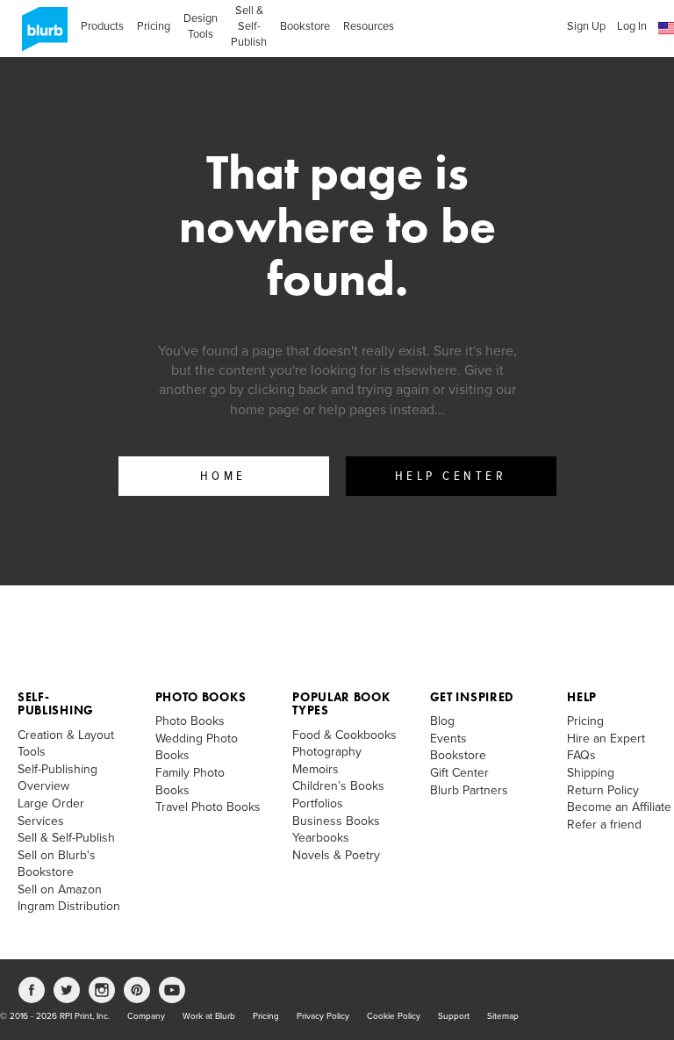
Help (582, 697)
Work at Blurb (209, 1016)
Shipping (590, 772)
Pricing (153, 26)
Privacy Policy (323, 1016)
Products (102, 26)
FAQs (581, 755)
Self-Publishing (56, 703)
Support (454, 1016)
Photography (327, 751)
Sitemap (503, 1016)
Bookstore (305, 26)
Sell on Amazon (60, 889)
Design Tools (200, 26)
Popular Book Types (341, 703)
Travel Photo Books (208, 807)
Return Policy (603, 790)
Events (448, 738)
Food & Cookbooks (344, 735)
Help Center (451, 476)
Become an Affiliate (619, 807)
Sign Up (586, 26)
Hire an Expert (606, 738)
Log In (632, 26)
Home (223, 476)
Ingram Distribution (69, 906)
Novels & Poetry (336, 855)
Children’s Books (338, 785)
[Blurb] (39, 35)
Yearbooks (320, 837)
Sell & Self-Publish (249, 26)
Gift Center (459, 772)
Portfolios (317, 803)
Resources (368, 26)
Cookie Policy (393, 1016)
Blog (442, 721)
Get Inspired (472, 697)
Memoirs (315, 769)
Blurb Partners (469, 790)
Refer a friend (604, 824)
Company (146, 1016)
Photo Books (201, 697)
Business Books (336, 821)
